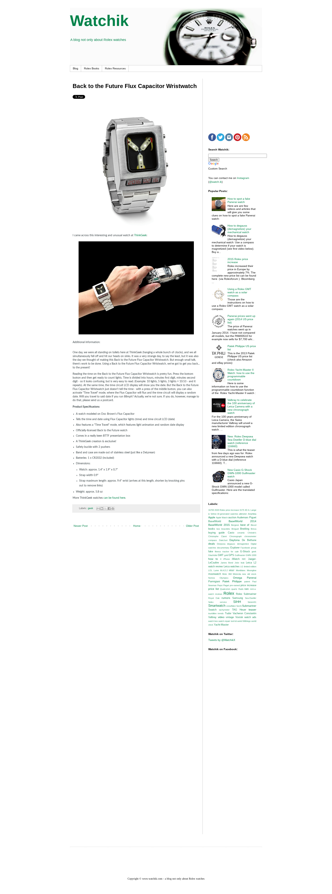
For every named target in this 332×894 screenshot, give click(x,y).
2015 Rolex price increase (237, 261)
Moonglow (251, 570)
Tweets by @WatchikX (221, 639)
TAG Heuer (239, 609)
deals (211, 543)
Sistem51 (252, 602)
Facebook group (248, 548)
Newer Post (81, 525)
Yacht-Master (221, 624)
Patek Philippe (232, 581)
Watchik (99, 20)
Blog (75, 68)
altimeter (243, 514)
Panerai (251, 577)
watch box (213, 621)
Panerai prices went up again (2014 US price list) (241, 319)
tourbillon (212, 613)
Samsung (237, 598)
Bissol (253, 525)
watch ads (250, 617)
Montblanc (241, 570)
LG (241, 566)
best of (244, 524)
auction (232, 517)
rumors (226, 597)
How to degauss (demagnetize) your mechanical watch (239, 229)
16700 (211, 510)
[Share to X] (105, 508)
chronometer (250, 536)
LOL (210, 570)
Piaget (226, 585)
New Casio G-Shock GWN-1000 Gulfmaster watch (241, 473)
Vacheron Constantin (244, 613)
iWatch (236, 559)
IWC (244, 559)
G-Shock (245, 551)
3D (246, 510)
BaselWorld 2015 (219, 524)
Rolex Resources (115, 68)
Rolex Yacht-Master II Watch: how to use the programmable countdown (240, 374)
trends (221, 613)
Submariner (249, 605)
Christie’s (252, 533)
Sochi (239, 606)
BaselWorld (214, 521)
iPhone (226, 559)
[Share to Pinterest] (113, 508)
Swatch (212, 609)
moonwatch (214, 574)
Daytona (234, 540)
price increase (248, 585)
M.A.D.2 (224, 570)
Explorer (235, 547)
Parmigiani (214, 581)
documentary (223, 548)
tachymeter (224, 610)
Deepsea (221, 544)
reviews (218, 594)
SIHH (237, 602)
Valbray (212, 617)
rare (246, 589)
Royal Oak (214, 598)
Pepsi (219, 585)
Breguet (235, 529)
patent (247, 581)
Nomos (211, 578)
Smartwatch (216, 605)
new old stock (249, 574)
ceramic (241, 533)
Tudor (228, 613)
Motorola (237, 574)
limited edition (250, 566)
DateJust (223, 540)
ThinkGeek (140, 235)
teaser (252, 609)
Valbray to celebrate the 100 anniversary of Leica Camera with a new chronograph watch (241, 406)
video (221, 617)
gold (226, 555)
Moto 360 (227, 574)
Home (136, 525)
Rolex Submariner (246, 594)
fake (210, 551)
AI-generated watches (227, 514)
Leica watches (232, 566)
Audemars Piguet (246, 517)
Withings (247, 621)
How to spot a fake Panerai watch (238, 200)
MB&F (232, 570)
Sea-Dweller (250, 598)
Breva (253, 529)
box (218, 529)
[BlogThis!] (102, 508)
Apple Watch (222, 517)
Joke (237, 563)
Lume (216, 570)
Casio (231, 532)
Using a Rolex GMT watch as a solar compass (239, 292)
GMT (220, 555)
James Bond (227, 563)
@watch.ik (215, 181)
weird (239, 621)
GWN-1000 (251, 555)
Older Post (192, 525)
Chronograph (235, 536)
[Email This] (98, 508)
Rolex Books (91, 68)
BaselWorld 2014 (242, 521)
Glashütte (212, 555)
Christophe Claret (217, 536)
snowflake (231, 606)
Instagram (243, 177)
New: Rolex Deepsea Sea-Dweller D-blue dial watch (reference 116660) (241, 441)
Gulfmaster (240, 555)
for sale (235, 551)
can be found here (114, 498)
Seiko (210, 602)
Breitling (244, 529)
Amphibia (252, 514)
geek (90, 508)
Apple (211, 517)
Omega (237, 577)
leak (243, 563)
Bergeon (235, 525)
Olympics (224, 578)
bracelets (225, 529)
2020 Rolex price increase (227, 510)
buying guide (216, 532)
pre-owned (235, 585)
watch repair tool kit (227, 621)
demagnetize (243, 544)
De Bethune (249, 540)
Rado (240, 589)
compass (212, 540)
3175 (242, 510)
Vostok (239, 617)
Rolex (228, 593)
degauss (231, 544)
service (223, 602)
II (220, 559)
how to (213, 558)
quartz (234, 589)
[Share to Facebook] (109, 508)
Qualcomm (225, 589)
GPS (231, 555)
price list (213, 588)
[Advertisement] (237, 103)
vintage (230, 617)
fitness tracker (222, 551)
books (211, 529)
